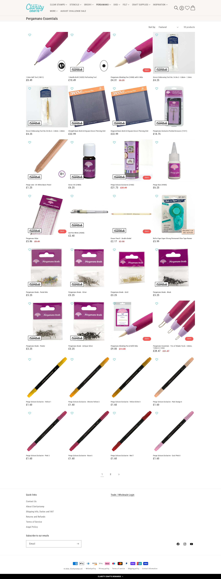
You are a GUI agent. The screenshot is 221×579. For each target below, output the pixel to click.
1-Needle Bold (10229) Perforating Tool (82, 77)
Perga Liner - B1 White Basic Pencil (38, 185)
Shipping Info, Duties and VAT (40, 511)
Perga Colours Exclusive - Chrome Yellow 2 (84, 402)
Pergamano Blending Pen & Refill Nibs (124, 346)
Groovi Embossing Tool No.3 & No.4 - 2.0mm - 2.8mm (45, 131)
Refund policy (91, 569)
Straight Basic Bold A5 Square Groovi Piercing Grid (86, 131)
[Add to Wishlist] (30, 35)
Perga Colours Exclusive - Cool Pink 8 (166, 456)
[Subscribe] (77, 543)
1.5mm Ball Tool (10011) (35, 77)
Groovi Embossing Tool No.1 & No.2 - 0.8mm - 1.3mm (172, 77)
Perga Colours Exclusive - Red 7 (122, 456)
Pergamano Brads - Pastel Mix (37, 292)
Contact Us (31, 501)
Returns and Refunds (35, 516)
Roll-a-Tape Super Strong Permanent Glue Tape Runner (172, 238)
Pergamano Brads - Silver (77, 292)
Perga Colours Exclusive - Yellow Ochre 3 (125, 402)
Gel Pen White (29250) (76, 233)
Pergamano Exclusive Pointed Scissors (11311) (170, 131)
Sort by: (152, 27)
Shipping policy (133, 569)
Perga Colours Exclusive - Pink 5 (37, 456)
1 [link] (102, 474)
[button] (110, 576)
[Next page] (118, 474)
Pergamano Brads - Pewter (35, 346)
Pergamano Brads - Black (162, 292)
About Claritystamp (35, 506)
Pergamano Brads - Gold (119, 292)
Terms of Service (34, 521)
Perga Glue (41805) (160, 185)
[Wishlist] (187, 8)
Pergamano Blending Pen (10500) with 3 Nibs (127, 77)
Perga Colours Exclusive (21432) (122, 185)
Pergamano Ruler (32, 238)
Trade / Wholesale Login (122, 494)
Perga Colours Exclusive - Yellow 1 (38, 402)
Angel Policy (32, 527)
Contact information (149, 569)
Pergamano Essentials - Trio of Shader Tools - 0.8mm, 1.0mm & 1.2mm (172, 347)
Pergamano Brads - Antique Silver (80, 346)
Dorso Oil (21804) (74, 185)
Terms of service (118, 569)
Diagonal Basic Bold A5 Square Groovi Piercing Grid (129, 131)
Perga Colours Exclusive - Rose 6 (80, 456)
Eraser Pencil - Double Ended (121, 238)
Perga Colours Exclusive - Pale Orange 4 (167, 402)
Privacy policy (104, 569)
